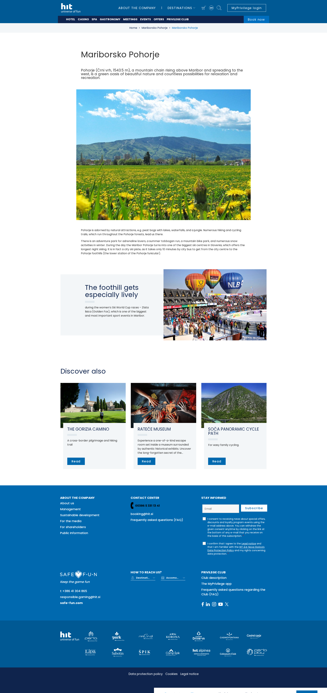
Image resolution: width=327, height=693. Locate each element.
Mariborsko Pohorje (155, 28)
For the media (70, 521)
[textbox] (143, 577)
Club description (214, 578)
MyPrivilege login (247, 8)
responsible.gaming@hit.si (80, 597)
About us (67, 503)
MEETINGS (130, 19)
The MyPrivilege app (216, 584)
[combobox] (145, 577)
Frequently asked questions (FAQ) (157, 520)
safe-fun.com (71, 603)
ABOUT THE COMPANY (137, 8)
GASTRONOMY (110, 19)
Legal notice (189, 674)
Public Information (74, 533)
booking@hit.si (142, 514)
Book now (256, 19)
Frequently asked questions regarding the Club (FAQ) (233, 591)
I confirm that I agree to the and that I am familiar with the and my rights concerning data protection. (236, 548)
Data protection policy (146, 674)
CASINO (83, 19)
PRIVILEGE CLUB (178, 19)
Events (145, 19)
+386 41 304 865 (74, 591)
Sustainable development (79, 515)
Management (70, 509)
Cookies (171, 674)
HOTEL (70, 19)
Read (76, 461)
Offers (159, 19)
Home (133, 28)
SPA (94, 19)
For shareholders (73, 527)
